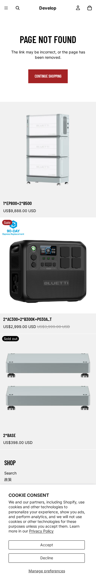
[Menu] (6, 8)
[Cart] (89, 8)
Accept (46, 545)
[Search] (17, 8)
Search (10, 473)
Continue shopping (48, 76)
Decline (46, 558)
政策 (8, 479)
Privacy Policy (41, 531)
